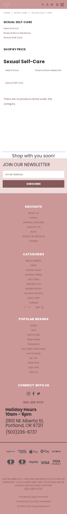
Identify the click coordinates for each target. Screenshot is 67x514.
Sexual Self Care (13, 37)
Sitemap (33, 241)
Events (33, 217)
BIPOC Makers (33, 260)
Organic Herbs (33, 274)
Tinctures (33, 279)
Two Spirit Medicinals (33, 348)
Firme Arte (33, 362)
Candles (33, 302)
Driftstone (33, 334)
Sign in (26, 236)
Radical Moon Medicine (17, 33)
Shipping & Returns (33, 222)
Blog (33, 231)
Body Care (33, 298)
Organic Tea (33, 284)
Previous (6, 510)
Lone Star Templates (40, 501)
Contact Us (34, 227)
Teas (33, 330)
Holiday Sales (33, 270)
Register (40, 236)
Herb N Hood (11, 28)
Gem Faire (33, 367)
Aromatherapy (33, 288)
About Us (33, 213)
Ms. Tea (33, 358)
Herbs (33, 325)
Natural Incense (33, 293)
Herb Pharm (33, 339)
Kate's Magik (33, 353)
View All (33, 372)
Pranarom (33, 344)
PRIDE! (34, 265)
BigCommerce (40, 496)
